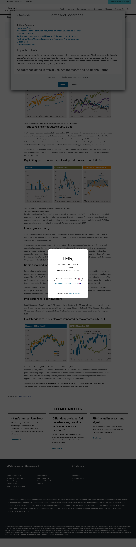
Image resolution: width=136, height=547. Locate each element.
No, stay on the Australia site (66, 283)
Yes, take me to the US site (66, 279)
